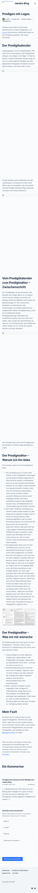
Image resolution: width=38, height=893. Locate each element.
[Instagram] (32, 888)
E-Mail (6, 827)
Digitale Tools (26, 19)
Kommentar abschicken (12, 859)
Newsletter (6, 873)
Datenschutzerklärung (20, 870)
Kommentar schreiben (12, 840)
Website (6, 834)
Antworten (31, 784)
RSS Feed (15, 873)
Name (6, 821)
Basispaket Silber (8, 733)
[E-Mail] (35, 888)
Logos (4, 32)
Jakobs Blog (22, 3)
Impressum (5, 870)
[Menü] (35, 3)
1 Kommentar (6, 21)
